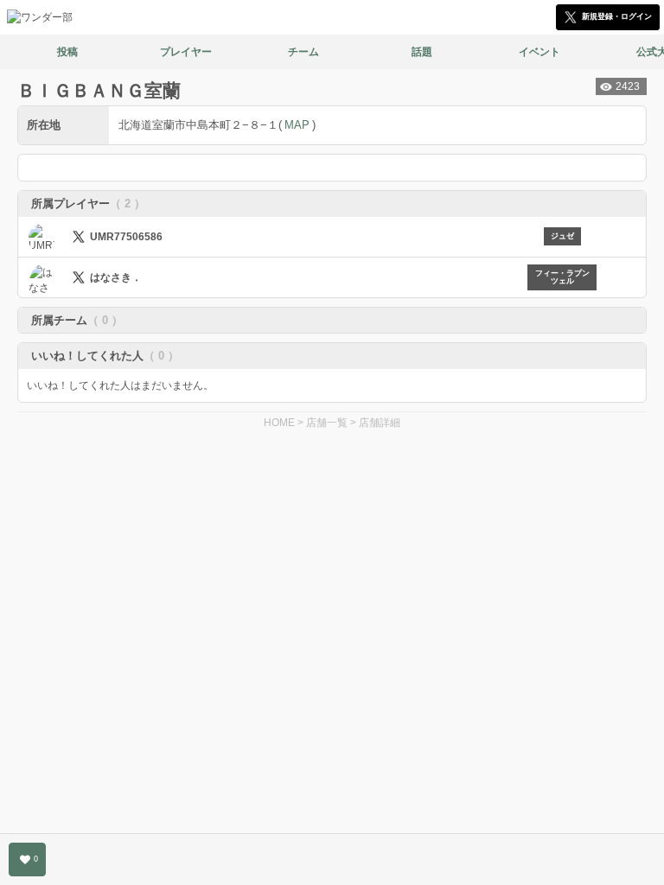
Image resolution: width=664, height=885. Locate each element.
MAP (297, 124)
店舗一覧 (327, 423)
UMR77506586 (126, 237)
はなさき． (116, 277)
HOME (279, 423)
